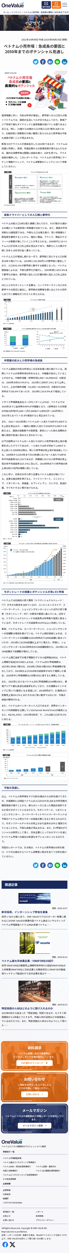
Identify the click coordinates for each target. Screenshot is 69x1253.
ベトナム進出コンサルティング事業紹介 (19, 1162)
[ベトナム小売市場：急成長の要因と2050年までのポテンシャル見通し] (50, 62)
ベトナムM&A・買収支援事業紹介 (17, 1166)
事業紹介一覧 (8, 1152)
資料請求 (56, 6)
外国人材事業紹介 (10, 1170)
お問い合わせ (8, 1220)
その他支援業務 (9, 1179)
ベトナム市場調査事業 (12, 1158)
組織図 (6, 1198)
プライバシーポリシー (45, 1220)
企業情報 (6, 1190)
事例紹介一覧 (8, 1211)
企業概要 (7, 1184)
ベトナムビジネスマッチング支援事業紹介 (20, 1174)
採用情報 (39, 1215)
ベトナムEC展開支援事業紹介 (48, 1170)
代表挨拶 (6, 1194)
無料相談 (46, 6)
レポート (39, 1211)
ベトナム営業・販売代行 (46, 1166)
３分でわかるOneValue (12, 1202)
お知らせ (6, 1215)
